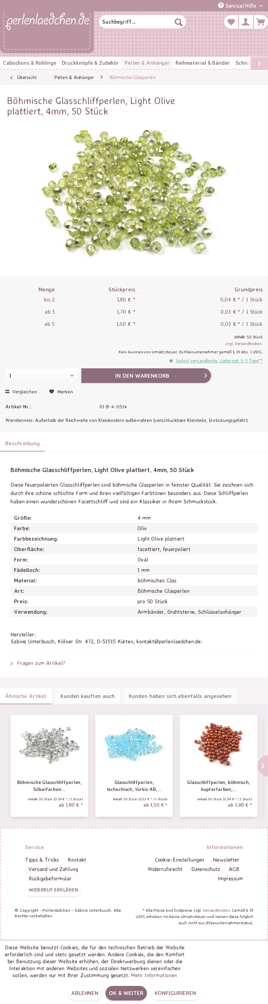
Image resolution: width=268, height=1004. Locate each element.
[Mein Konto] (246, 22)
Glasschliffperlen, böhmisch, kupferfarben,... (218, 785)
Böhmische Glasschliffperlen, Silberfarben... (49, 785)
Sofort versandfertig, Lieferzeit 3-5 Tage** (219, 360)
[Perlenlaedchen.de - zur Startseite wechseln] (47, 30)
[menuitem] (142, 22)
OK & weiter (126, 992)
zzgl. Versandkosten (243, 343)
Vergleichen (24, 391)
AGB (234, 868)
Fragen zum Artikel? (40, 662)
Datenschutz (205, 868)
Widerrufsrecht (165, 868)
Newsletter (226, 859)
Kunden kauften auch (87, 695)
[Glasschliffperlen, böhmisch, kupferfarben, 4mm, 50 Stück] (218, 744)
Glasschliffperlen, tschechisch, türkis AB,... (134, 785)
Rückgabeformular (50, 878)
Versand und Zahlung (53, 868)
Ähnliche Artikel (25, 695)
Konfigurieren (175, 992)
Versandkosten (216, 910)
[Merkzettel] (231, 22)
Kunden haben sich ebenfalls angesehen (180, 695)
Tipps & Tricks (42, 859)
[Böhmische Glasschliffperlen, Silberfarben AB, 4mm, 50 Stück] (49, 744)
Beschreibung (22, 443)
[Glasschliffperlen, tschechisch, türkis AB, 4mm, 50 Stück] (134, 744)
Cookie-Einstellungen (179, 859)
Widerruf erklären (53, 890)
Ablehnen (84, 992)
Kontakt (77, 859)
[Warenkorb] (261, 22)
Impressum (230, 878)
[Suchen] (178, 22)
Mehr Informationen (154, 975)
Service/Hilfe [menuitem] (241, 5)
